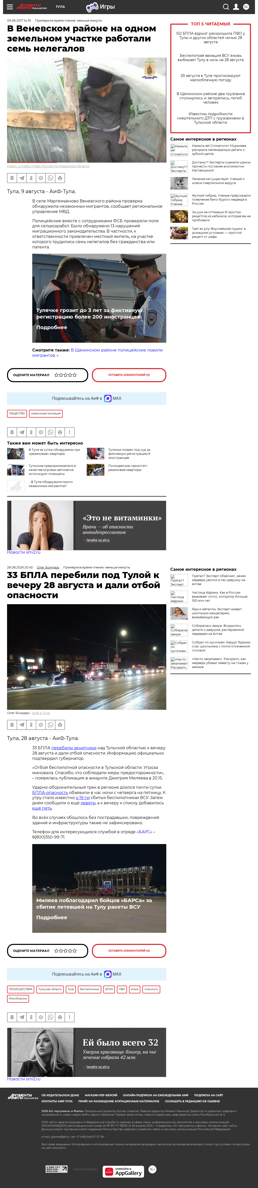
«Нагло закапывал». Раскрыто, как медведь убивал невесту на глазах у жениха (220, 663)
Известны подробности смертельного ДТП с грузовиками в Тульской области (210, 118)
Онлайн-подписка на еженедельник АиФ (155, 1095)
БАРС (144, 831)
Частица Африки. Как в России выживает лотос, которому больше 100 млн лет (219, 596)
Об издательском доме (60, 1095)
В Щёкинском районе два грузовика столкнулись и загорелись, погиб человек (211, 98)
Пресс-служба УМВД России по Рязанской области (48, 166)
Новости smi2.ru (24, 552)
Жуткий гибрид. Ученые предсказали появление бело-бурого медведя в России (221, 199)
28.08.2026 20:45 (20, 567)
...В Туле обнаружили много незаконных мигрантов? (51, 484)
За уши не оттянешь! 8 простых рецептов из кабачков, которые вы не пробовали (221, 216)
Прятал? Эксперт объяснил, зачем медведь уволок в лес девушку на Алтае (219, 580)
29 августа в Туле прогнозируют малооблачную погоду (211, 78)
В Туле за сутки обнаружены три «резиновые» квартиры (54, 452)
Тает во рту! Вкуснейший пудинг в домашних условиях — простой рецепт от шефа (219, 233)
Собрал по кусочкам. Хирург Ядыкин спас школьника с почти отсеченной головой (221, 646)
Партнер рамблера (85, 1169)
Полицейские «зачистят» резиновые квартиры (127, 468)
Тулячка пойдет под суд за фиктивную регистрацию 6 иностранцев (129, 454)
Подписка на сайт (208, 1095)
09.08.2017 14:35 (19, 20)
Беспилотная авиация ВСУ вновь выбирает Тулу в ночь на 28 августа (211, 58)
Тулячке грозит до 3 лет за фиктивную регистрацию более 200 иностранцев (89, 313)
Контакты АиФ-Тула (57, 1101)
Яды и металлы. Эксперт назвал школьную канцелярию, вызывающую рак (217, 613)
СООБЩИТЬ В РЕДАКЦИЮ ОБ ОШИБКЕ (192, 1101)
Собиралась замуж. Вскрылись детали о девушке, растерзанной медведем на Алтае (218, 630)
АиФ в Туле (41, 713)
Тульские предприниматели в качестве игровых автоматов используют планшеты (52, 470)
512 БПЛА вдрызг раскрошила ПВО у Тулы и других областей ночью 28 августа (210, 37)
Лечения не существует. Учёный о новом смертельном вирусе (218, 181)
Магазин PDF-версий (101, 1095)
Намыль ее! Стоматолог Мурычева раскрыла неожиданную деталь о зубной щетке (219, 150)
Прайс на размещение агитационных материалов (118, 1101)
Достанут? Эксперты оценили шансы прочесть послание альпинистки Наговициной (221, 166)
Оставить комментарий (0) (129, 375)
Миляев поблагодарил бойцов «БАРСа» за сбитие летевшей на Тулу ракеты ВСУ (94, 903)
